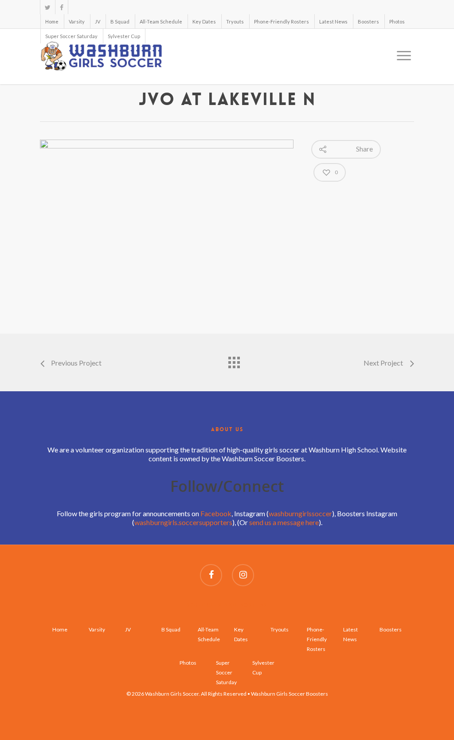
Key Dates (204, 21)
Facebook (215, 513)
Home (52, 21)
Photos (397, 21)
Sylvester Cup (124, 36)
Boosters (368, 21)
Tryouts (235, 21)
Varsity (77, 21)
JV (97, 21)
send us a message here (284, 522)
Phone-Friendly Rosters (281, 21)
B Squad (119, 21)
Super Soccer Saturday (71, 36)
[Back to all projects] (234, 360)
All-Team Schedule (161, 21)
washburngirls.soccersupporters (183, 522)
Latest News (333, 21)
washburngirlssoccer (300, 513)
